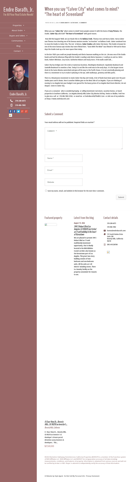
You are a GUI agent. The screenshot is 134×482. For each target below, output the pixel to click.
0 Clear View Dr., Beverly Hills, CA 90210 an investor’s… (56, 423)
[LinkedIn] (14, 115)
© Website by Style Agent (54, 476)
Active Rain (74, 23)
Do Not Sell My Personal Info (74, 476)
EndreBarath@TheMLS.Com (95, 96)
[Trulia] (22, 115)
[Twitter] (18, 111)
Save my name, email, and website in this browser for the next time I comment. (76, 191)
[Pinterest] (18, 115)
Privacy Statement (92, 476)
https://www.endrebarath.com (58, 98)
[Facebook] (10, 111)
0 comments (82, 23)
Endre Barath (64, 23)
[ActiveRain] (10, 115)
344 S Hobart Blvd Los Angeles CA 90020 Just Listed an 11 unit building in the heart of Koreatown (85, 230)
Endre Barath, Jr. (18, 9)
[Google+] (22, 111)
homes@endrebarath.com (116, 230)
